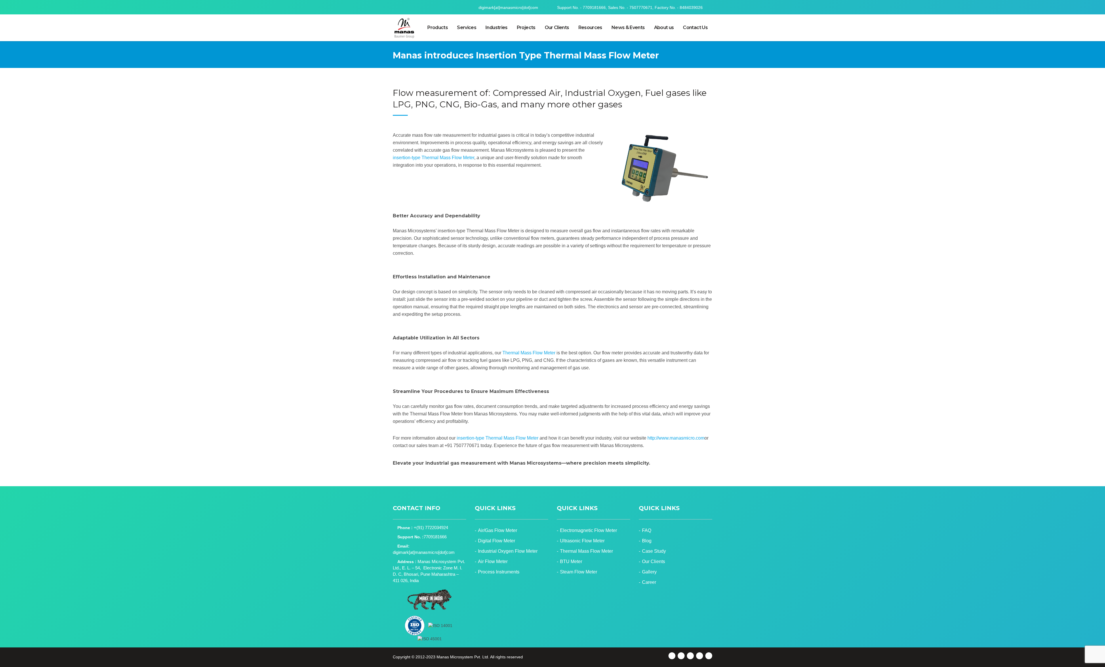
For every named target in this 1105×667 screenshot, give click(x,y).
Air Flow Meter (493, 561)
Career (649, 582)
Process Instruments (498, 571)
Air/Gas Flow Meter (497, 530)
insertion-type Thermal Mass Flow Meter (433, 157)
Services (466, 27)
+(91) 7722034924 (431, 527)
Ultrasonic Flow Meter (582, 540)
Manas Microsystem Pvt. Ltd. (463, 657)
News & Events (628, 27)
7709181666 (435, 536)
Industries (496, 27)
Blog (646, 540)
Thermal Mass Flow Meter (528, 352)
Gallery (649, 571)
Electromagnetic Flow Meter (588, 530)
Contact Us (695, 27)
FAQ (646, 530)
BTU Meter (571, 561)
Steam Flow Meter (578, 571)
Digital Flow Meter (496, 540)
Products (437, 27)
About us (664, 27)
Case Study (654, 551)
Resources (590, 27)
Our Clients (557, 27)
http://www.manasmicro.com (675, 438)
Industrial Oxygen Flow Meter (508, 551)
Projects (526, 27)
